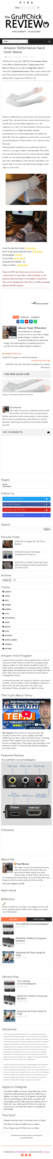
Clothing (25, 57)
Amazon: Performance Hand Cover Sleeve (17, 395)
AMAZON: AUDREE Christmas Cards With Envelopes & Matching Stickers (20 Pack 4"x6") (31, 565)
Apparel (18, 57)
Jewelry (8, 644)
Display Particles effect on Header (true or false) (25, 1120)
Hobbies (8, 609)
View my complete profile (13, 883)
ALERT (7, 622)
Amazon (10, 57)
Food (7, 631)
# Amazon (24, 317)
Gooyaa (46, 1152)
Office (7, 596)
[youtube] (31, 3)
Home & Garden (11, 640)
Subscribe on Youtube (14, 510)
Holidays (8, 635)
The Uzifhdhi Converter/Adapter (18, 760)
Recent (13, 919)
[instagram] (27, 3)
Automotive (10, 618)
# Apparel (35, 317)
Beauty (8, 627)
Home (5, 484)
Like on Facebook (12, 504)
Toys (7, 614)
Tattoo (32, 57)
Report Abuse (8, 890)
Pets (7, 600)
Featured (39, 919)
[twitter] (20, 3)
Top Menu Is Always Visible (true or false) (21, 1124)
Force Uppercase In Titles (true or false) (21, 1128)
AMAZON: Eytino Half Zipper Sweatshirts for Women (28, 553)
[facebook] (24, 3)
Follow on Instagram (14, 515)
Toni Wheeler (23, 864)
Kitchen (8, 649)
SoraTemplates (20, 1152)
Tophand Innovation (20, 71)
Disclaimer (7, 486)
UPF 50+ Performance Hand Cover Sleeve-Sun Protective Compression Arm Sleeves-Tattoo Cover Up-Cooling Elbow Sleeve (24, 64)
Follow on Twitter (13, 499)
